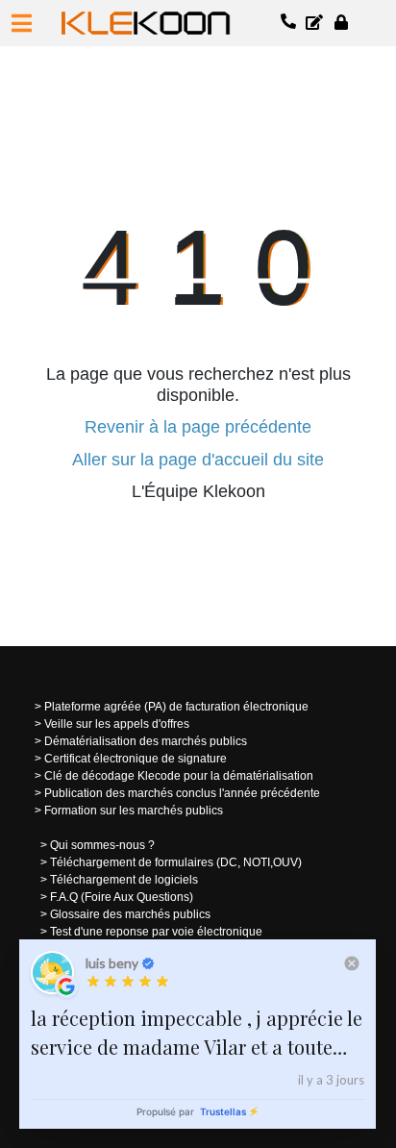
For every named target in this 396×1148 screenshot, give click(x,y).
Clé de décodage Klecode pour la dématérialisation (178, 776)
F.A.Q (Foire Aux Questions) (121, 897)
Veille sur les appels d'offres (116, 724)
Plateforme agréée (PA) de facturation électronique (176, 706)
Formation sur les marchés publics (133, 810)
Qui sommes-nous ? (102, 845)
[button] (21, 23)
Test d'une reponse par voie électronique (156, 931)
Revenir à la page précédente (198, 427)
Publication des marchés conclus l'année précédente (182, 793)
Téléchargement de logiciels (124, 879)
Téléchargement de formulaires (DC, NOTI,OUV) (176, 862)
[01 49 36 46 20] (289, 23)
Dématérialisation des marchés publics (145, 741)
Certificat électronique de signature (135, 758)
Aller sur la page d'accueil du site (198, 459)
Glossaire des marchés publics (130, 914)
